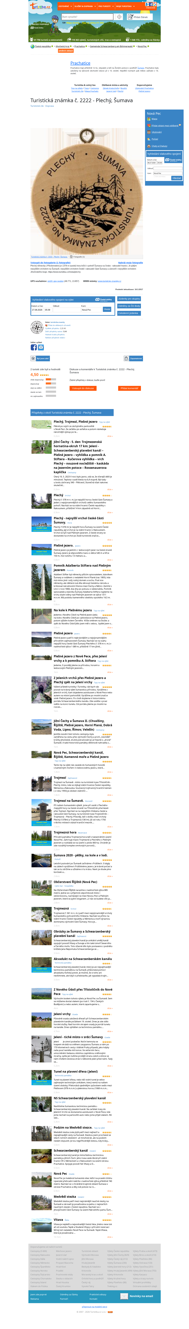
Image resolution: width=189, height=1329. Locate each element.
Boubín (124, 88)
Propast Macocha (64, 1262)
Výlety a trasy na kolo (143, 1278)
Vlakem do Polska (39, 1286)
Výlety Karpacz (140, 1274)
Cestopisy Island (38, 1282)
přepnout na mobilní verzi (94, 1306)
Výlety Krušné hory (116, 1278)
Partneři (64, 1298)
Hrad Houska (62, 1282)
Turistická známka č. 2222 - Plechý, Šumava (49, 257)
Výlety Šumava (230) (117, 1262)
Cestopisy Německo (40, 1262)
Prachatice (80, 63)
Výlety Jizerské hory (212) (119, 1266)
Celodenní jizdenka (128, 313)
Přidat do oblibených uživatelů (59, 325)
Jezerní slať (111, 91)
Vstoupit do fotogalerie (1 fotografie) (50, 262)
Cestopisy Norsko (39, 1270)
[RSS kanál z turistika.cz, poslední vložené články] (110, 1311)
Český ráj (86, 1282)
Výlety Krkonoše (115, 1274)
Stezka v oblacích (64, 1278)
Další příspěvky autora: (54, 331)
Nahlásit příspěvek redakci (55, 338)
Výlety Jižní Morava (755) (144, 1270)
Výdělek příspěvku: (52, 328)
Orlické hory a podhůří (93, 1278)
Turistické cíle (77, 91)
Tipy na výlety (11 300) (93, 22)
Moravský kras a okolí (92, 1274)
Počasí (155, 139)
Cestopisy (95, 88)
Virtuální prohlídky (142, 1282)
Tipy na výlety (77, 88)
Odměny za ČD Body (129, 306)
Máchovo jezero (64, 1251)
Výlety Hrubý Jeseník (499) (119, 1270)
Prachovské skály (64, 1274)
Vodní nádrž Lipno (65, 1259)
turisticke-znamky (58, 322)
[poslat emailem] (41, 347)
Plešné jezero (144, 91)
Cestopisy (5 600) (38, 1251)
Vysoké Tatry (88, 1286)
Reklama (34, 1298)
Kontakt (93, 1298)
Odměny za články (69, 1294)
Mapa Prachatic (91, 91)
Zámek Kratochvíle (111, 88)
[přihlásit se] (150, 4)
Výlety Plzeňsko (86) (142, 1259)
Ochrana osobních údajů (145, 1286)
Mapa (154, 118)
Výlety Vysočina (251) (143, 1266)
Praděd (59, 1270)
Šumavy (141, 68)
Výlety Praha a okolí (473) (145, 1251)
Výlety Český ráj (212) (117, 1259)
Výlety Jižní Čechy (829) (118, 1255)
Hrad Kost (61, 1266)
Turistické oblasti (90, 1251)
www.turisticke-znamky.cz (109, 281)
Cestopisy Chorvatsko (41, 1278)
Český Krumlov (63, 1286)
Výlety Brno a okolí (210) (144, 1255)
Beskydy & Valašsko (91, 1266)
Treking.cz (112, 1286)
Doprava (49, 106)
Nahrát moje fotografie (130, 262)
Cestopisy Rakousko (40, 1255)
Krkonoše (86, 1270)
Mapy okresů (72, 22)
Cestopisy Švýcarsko (40, 1274)
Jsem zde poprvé (38, 1294)
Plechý (120, 91)
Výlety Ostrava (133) (142, 1262)
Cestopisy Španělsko (40, 1266)
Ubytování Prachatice (144, 88)
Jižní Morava (87, 1259)
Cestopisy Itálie (37, 1259)
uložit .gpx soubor (56, 281)
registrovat (150, 7)
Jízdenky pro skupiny (129, 298)
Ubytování (157, 132)
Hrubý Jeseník (88, 1262)
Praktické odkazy (98, 1294)
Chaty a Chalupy (159, 146)
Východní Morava (90, 1255)
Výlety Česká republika (118, 1251)
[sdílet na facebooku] (33, 347)
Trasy (86, 88)
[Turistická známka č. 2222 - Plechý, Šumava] (86, 191)
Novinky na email (141, 1296)
